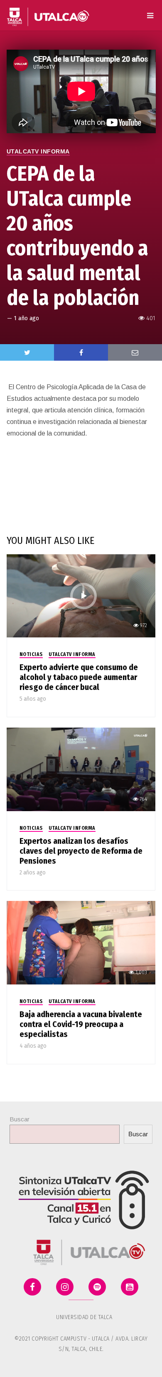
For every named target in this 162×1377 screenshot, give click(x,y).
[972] (81, 595)
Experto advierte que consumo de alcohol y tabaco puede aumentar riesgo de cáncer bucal (79, 677)
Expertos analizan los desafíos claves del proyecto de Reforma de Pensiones (81, 851)
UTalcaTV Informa (38, 151)
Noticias (31, 654)
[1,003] (81, 942)
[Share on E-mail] (135, 352)
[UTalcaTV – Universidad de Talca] (48, 13)
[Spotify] (97, 1287)
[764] (81, 768)
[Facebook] (32, 1287)
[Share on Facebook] (81, 352)
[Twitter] (27, 352)
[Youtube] (129, 1287)
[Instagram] (65, 1287)
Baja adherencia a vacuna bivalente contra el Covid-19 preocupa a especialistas (81, 1024)
